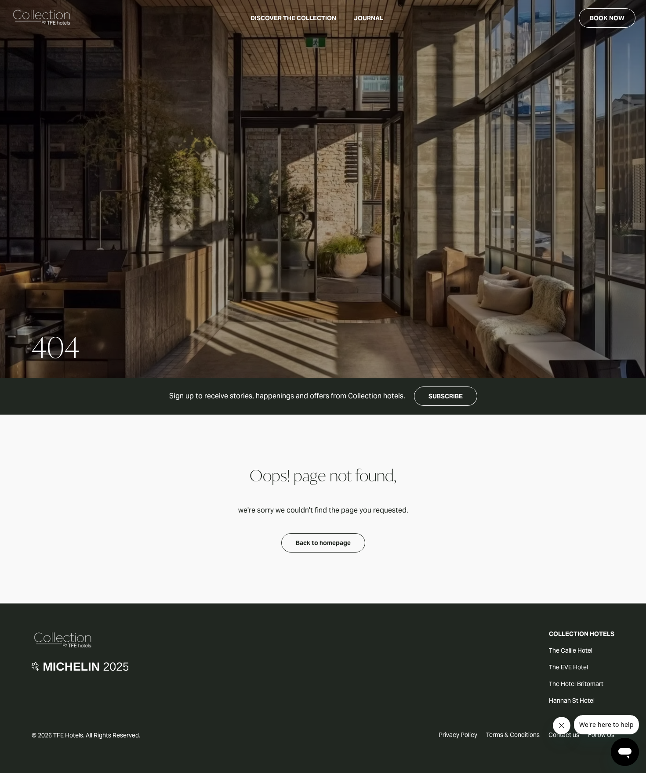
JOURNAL (368, 18)
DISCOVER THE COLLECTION (293, 18)
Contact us (563, 735)
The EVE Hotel (568, 667)
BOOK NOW (607, 18)
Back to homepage (323, 543)
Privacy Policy (458, 735)
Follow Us (601, 735)
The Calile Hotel (570, 650)
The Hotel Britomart (576, 684)
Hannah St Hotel (572, 700)
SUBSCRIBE (445, 396)
